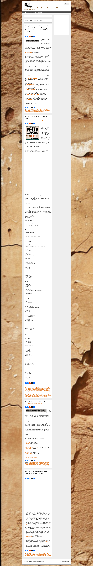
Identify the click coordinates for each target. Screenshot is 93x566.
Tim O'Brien (48, 110)
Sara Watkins (43, 393)
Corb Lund (33, 388)
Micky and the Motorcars (42, 554)
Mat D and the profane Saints (30, 446)
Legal (32, 12)
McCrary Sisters (27, 392)
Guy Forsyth (48, 109)
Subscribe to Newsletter (38, 12)
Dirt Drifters (44, 553)
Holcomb (32, 84)
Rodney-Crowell (39, 393)
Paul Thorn (35, 392)
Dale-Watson (41, 463)
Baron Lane (36, 33)
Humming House (31, 390)
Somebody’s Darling (30, 92)
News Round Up (35, 385)
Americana (29, 109)
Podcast (36, 463)
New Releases (46, 552)
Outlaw (34, 463)
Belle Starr (38, 386)
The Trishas (40, 395)
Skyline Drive (29, 97)
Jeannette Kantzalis (28, 464)
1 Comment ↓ (40, 403)
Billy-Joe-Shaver (42, 386)
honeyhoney (27, 390)
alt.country (29, 462)
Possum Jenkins (28, 451)
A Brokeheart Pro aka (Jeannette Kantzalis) (32, 447)
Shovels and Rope (27, 394)
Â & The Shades (36, 94)
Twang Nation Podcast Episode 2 (35, 402)
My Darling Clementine (31, 89)
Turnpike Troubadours (28, 396)
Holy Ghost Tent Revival (44, 389)
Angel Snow (34, 386)
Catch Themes (67, 561)
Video (26, 553)
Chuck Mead (29, 388)
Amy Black (29, 82)
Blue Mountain (30, 387)
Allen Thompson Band (45, 385)
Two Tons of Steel (40, 555)
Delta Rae (42, 388)
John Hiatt (31, 391)
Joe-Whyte (32, 464)
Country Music (36, 462)
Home (25, 12)
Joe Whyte (27, 452)
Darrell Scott (35, 78)
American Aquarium (30, 386)
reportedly (47, 541)
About (29, 12)
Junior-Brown (33, 554)
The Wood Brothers (45, 395)
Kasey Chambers (37, 391)
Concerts (35, 552)
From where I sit (41, 462)
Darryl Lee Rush (40, 553)
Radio (49, 552)
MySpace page (29, 536)
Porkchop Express (28, 448)
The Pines (37, 395)
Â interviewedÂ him (28, 52)
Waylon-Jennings (37, 111)
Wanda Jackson (29, 102)
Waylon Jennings (30, 99)
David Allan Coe (28, 454)
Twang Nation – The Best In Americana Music (42, 7)
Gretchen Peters (38, 389)
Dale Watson (27, 441)
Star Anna (42, 394)
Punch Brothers (43, 392)
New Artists (31, 385)
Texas (38, 385)
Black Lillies (46, 386)
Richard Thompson (30, 393)
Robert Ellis (35, 393)
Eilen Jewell (29, 389)
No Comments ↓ (41, 33)
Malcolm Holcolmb (27, 110)
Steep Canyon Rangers (47, 394)
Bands (32, 109)
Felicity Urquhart (33, 389)
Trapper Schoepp (27, 111)
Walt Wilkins (44, 555)
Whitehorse (41, 396)
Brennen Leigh (34, 387)
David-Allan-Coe (46, 463)
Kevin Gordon (42, 391)
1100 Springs (31, 553)
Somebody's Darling (44, 110)
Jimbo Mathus (48, 390)
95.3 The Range (35, 553)
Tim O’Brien (29, 78)
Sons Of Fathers (38, 394)
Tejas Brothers (36, 555)
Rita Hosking (27, 449)
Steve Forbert (27, 395)
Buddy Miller (38, 387)
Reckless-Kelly (47, 392)
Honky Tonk (45, 462)
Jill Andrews (44, 390)
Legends (28, 385)
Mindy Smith (31, 392)
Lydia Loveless (27, 444)
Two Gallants (33, 396)
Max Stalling (37, 554)
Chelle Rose (46, 387)
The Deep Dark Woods (32, 395)
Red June (26, 393)
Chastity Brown (42, 387)
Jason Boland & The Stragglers (38, 390)
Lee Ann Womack (47, 391)
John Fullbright (27, 391)
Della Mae (39, 388)
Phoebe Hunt (38, 392)
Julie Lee (34, 391)
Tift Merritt (49, 395)
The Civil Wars (27, 442)
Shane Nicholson (48, 393)
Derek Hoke (29, 75)
